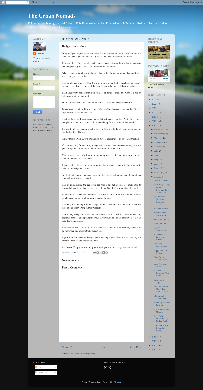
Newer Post (68, 347)
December (159, 129)
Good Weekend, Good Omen (161, 258)
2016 (154, 336)
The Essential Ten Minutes (161, 310)
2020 (154, 112)
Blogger (117, 382)
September (159, 142)
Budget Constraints (160, 229)
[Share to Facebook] (103, 252)
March (157, 168)
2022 (154, 103)
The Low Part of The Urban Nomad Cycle (161, 289)
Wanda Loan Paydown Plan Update (161, 273)
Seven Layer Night (159, 281)
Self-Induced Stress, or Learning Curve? (159, 200)
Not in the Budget (161, 219)
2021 (154, 108)
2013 (154, 349)
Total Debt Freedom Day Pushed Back (161, 318)
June (156, 155)
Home (102, 347)
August (157, 146)
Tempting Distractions (160, 245)
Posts (39, 367)
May (156, 159)
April (157, 163)
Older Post (135, 347)
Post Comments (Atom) (84, 353)
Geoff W (40, 53)
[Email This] (94, 252)
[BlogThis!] (97, 252)
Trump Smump (160, 223)
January (158, 176)
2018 (154, 121)
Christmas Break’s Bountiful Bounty (162, 328)
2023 (154, 99)
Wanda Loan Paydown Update (159, 237)
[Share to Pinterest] (106, 252)
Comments (42, 372)
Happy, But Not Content (160, 251)
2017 (154, 125)
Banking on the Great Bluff (160, 213)
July (156, 150)
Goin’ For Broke (161, 180)
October (158, 137)
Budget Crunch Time (160, 265)
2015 (154, 341)
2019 (154, 116)
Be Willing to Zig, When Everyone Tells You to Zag (162, 188)
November (159, 133)
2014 (154, 345)
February (158, 172)
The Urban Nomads (52, 15)
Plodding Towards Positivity (162, 303)
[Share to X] (100, 252)
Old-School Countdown (160, 297)
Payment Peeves (161, 208)
